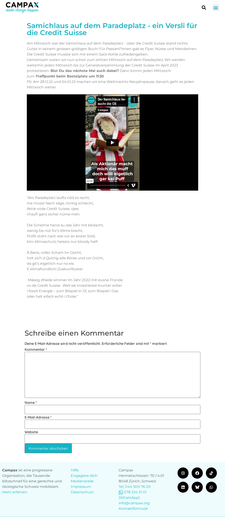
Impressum (81, 487)
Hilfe (75, 470)
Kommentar (36, 349)
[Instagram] (183, 472)
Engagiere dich (84, 476)
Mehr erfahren (14, 492)
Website (31, 432)
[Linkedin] (183, 487)
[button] (215, 7)
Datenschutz (82, 492)
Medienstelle (82, 481)
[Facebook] (197, 472)
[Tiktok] (211, 472)
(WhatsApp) (129, 498)
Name (31, 402)
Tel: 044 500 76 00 (135, 487)
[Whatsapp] (211, 487)
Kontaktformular (133, 508)
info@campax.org (134, 503)
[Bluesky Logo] (197, 487)
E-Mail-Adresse (38, 417)
